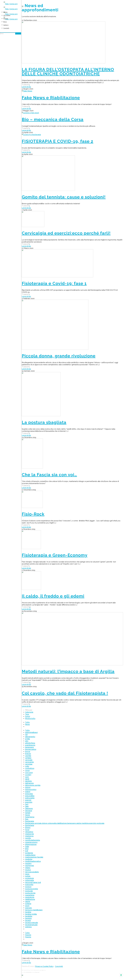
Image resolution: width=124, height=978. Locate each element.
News (27, 724)
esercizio (28, 802)
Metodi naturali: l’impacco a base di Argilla (68, 671)
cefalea (28, 758)
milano (27, 868)
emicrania (29, 794)
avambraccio (30, 745)
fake (27, 806)
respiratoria (29, 897)
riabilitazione (30, 899)
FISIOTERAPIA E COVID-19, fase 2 (57, 141)
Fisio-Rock (33, 514)
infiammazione (31, 844)
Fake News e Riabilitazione (51, 97)
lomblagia (29, 853)
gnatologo (29, 836)
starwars (28, 908)
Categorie (29, 712)
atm (26, 741)
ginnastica (29, 832)
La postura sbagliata (44, 422)
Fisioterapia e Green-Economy (54, 555)
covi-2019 (29, 773)
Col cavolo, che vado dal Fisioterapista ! (65, 693)
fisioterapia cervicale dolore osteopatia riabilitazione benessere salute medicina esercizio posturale (64, 823)
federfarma (29, 817)
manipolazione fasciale (34, 857)
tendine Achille (31, 914)
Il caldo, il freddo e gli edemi (53, 596)
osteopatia (29, 880)
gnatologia (29, 834)
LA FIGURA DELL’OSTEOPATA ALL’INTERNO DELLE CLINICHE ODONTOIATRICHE (68, 71)
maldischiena (30, 855)
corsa (27, 770)
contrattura (29, 768)
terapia (28, 920)
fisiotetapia (29, 825)
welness (28, 927)
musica (28, 870)
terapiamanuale (31, 925)
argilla (27, 739)
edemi (27, 792)
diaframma (29, 783)
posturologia (30, 893)
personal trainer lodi (33, 882)
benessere (29, 747)
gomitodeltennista (32, 840)
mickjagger (29, 865)
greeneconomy (31, 842)
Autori (27, 716)
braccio (28, 754)
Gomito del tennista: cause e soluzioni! (64, 196)
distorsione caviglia (32, 785)
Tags (27, 714)
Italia (27, 846)
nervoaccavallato (32, 872)
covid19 (28, 775)
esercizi (28, 800)
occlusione (29, 878)
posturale (29, 891)
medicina (28, 859)
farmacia (28, 811)
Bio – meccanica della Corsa (53, 119)
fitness (27, 827)
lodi (26, 851)
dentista (28, 781)
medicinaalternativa (33, 861)
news (27, 874)
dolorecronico (30, 789)
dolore (27, 787)
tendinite (28, 916)
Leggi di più (26, 87)
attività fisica (30, 743)
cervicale (28, 760)
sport (27, 906)
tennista (28, 918)
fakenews (29, 808)
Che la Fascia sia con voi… (49, 474)
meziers (28, 863)
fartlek (27, 813)
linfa (26, 849)
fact (26, 804)
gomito (28, 838)
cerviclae (28, 764)
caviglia (28, 756)
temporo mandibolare (34, 910)
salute (27, 901)
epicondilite (29, 796)
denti (27, 779)
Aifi (26, 735)
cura (27, 777)
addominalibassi (31, 732)
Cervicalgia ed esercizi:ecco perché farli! (66, 233)
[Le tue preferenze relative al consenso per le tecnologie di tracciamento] (121, 975)
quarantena (29, 895)
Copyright (59, 966)
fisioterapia (29, 821)
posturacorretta (31, 889)
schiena (28, 904)
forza (27, 830)
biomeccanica (30, 749)
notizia (27, 876)
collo (27, 766)
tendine (28, 912)
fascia (27, 815)
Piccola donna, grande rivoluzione (58, 355)
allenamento (30, 737)
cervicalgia (29, 762)
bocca (27, 751)
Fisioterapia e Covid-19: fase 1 (54, 283)
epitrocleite (30, 798)
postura (28, 887)
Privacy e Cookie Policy (44, 966)
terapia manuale (31, 923)
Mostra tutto (30, 718)
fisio (26, 819)
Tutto (27, 722)
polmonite (29, 885)
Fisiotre (28, 935)
